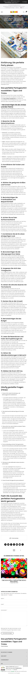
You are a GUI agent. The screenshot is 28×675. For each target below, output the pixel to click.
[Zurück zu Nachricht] (14, 550)
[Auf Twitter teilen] (8, 544)
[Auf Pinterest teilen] (11, 544)
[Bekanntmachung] (12, 1)
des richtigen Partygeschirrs (9, 98)
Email (2, 604)
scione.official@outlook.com (15, 5)
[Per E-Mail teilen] (20, 544)
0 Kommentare (15, 538)
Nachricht (11, 24)
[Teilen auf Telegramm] (17, 544)
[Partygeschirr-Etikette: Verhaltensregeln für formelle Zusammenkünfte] (20, 550)
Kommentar (4, 610)
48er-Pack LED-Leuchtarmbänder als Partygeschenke (14, 674)
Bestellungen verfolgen (10, 7)
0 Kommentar (17, 24)
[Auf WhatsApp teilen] (22, 544)
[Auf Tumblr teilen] (14, 544)
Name (2, 598)
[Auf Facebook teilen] (5, 544)
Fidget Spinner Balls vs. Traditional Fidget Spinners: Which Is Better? (14, 580)
